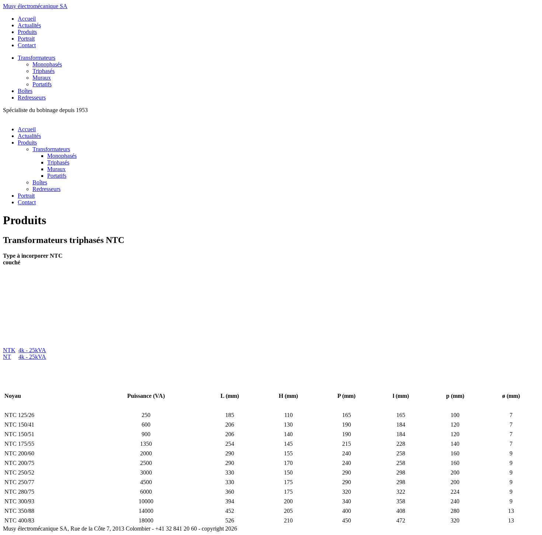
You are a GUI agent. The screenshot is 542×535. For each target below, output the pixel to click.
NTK (9, 350)
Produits (27, 32)
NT (7, 357)
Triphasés (43, 71)
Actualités (29, 25)
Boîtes (25, 91)
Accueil (27, 18)
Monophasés (47, 64)
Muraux (41, 77)
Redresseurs (32, 97)
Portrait (26, 38)
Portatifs (42, 84)
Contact (27, 45)
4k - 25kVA (32, 350)
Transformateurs (36, 58)
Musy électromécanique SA (35, 6)
